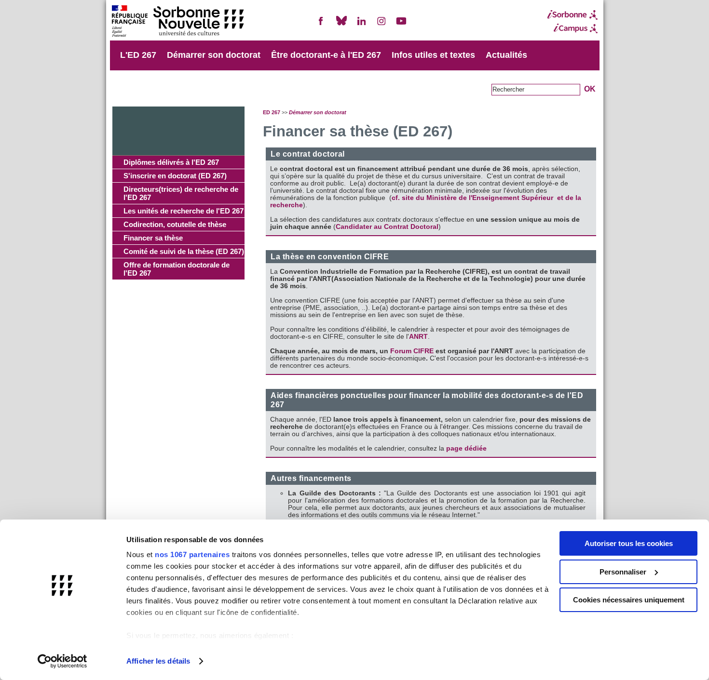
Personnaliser (623, 572)
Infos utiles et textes (433, 55)
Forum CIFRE (412, 351)
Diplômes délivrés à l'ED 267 (171, 162)
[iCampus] (572, 28)
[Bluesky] (341, 24)
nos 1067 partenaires (192, 554)
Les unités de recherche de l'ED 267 (183, 211)
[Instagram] (381, 24)
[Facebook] (321, 24)
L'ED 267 (138, 55)
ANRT (418, 336)
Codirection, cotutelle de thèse (174, 224)
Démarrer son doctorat (213, 55)
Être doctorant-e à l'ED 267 (326, 55)
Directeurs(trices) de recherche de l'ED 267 (180, 193)
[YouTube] (401, 24)
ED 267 (271, 112)
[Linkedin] (361, 24)
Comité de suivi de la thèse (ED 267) (183, 251)
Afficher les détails (158, 661)
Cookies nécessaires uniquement (628, 600)
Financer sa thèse (153, 238)
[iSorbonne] (572, 15)
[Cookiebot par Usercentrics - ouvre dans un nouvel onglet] (62, 661)
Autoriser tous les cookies (629, 543)
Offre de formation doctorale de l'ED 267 (176, 269)
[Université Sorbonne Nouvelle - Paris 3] (177, 22)
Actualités (506, 55)
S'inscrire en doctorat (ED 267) (175, 176)
